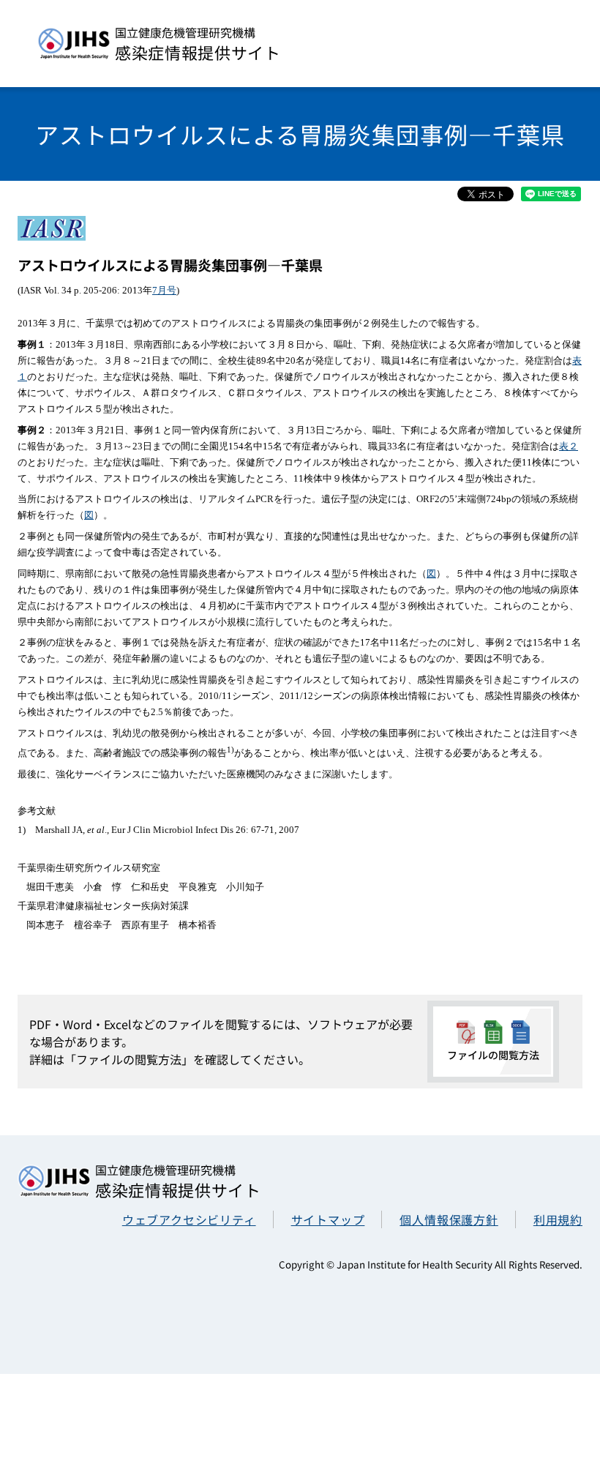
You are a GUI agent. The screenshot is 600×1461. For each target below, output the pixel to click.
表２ (568, 446)
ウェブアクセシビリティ (189, 1219)
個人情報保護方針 (449, 1219)
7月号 (164, 290)
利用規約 (557, 1219)
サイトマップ (328, 1219)
